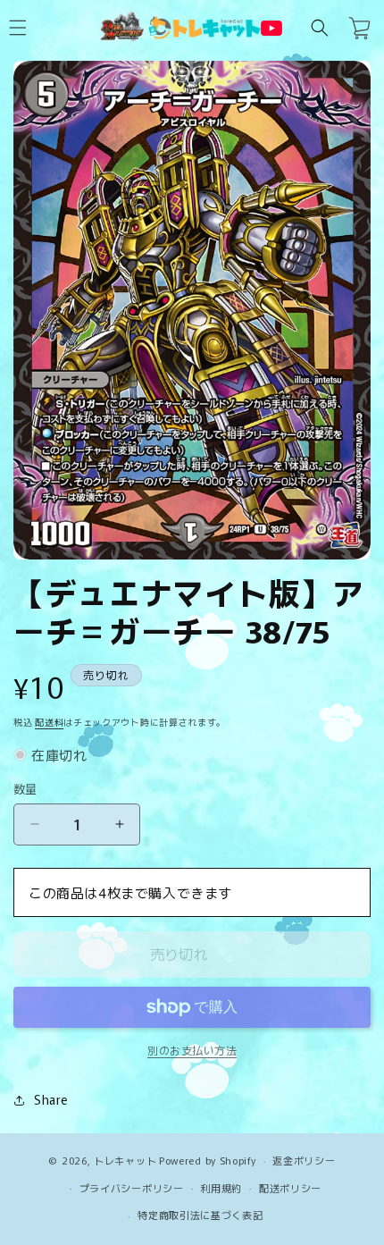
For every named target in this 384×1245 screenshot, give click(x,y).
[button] (319, 27)
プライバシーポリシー (131, 1188)
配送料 (49, 721)
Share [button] (51, 1099)
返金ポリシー (303, 1160)
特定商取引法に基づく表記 (200, 1214)
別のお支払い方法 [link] (192, 1049)
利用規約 (221, 1188)
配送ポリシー (290, 1188)
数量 (25, 788)
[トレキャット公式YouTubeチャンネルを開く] (271, 28)
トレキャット (125, 1160)
